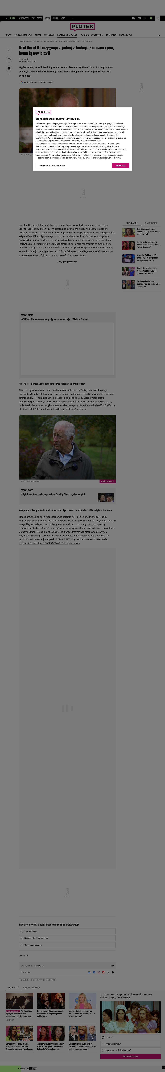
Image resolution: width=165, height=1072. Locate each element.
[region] (82, 139)
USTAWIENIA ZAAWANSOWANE (52, 165)
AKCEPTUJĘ (121, 166)
